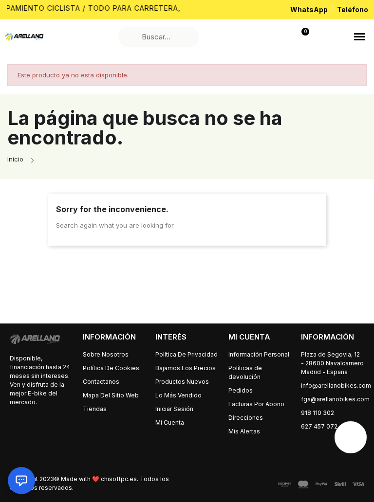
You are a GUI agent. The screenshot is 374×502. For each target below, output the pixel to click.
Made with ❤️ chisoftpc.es (99, 479)
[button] (359, 37)
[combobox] (160, 37)
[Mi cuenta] (246, 37)
